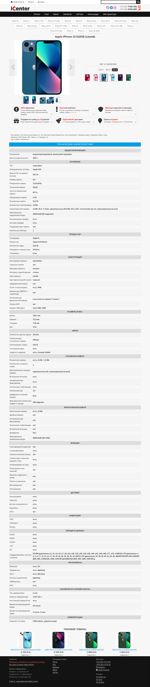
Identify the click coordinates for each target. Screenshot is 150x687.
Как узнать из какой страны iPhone (21, 664)
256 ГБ (108, 70)
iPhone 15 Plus (32, 26)
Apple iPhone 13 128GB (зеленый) (91, 649)
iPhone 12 (70, 31)
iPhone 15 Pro (46, 26)
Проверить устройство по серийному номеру (27, 662)
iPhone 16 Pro (105, 21)
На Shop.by (100, 682)
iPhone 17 (26, 21)
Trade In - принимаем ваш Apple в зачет (23, 681)
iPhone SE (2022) (94, 31)
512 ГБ (115, 70)
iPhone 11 (81, 31)
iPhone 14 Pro (101, 26)
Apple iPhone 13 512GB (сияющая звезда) (26, 649)
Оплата (31, 2)
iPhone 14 (75, 26)
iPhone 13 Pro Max (56, 31)
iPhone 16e (134, 21)
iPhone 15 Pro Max (61, 26)
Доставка (41, 2)
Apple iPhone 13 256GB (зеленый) (124, 649)
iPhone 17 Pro (38, 21)
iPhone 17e (15, 21)
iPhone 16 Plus (91, 21)
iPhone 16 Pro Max (120, 21)
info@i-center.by (18, 2)
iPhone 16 (79, 21)
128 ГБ (101, 70)
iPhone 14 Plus (87, 26)
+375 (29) (128, 6)
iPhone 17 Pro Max (54, 21)
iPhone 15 (19, 26)
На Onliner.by (101, 677)
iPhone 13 (130, 26)
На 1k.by (99, 679)
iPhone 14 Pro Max (117, 26)
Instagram (101, 667)
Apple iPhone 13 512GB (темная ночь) (58, 649)
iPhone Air (68, 21)
